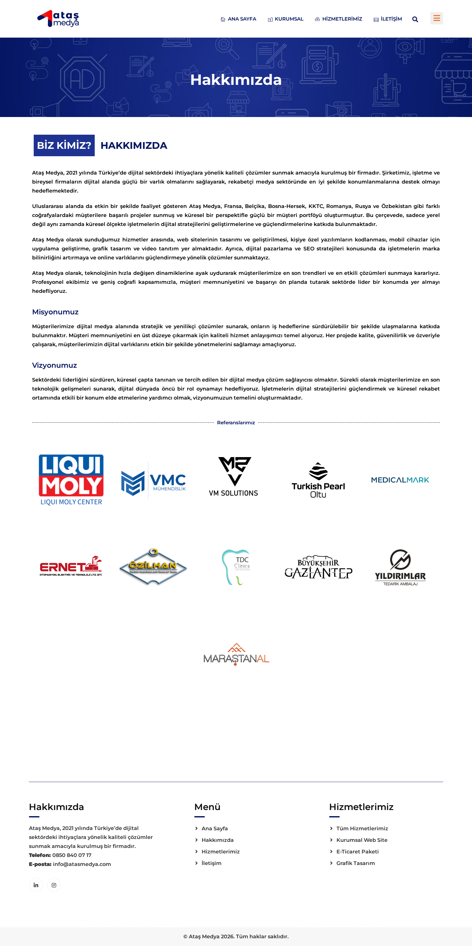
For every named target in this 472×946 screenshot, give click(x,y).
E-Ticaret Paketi (358, 852)
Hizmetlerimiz (342, 19)
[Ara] (415, 18)
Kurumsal (289, 19)
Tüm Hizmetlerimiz (362, 828)
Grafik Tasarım (356, 863)
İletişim (391, 19)
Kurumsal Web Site (362, 840)
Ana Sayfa (242, 19)
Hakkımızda (218, 840)
